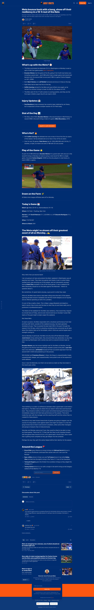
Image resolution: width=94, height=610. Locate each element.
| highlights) (50, 70)
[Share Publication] (77, 3)
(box (44, 70)
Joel (26, 509)
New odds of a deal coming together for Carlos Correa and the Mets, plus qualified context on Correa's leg (39, 557)
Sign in (90, 3)
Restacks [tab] (31, 496)
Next (67, 487)
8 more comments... (26, 533)
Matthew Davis (28, 525)
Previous (27, 487)
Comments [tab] (25, 496)
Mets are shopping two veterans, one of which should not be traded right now (40, 544)
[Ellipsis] (71, 509)
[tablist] (28, 496)
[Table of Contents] (1, 305)
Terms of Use (53, 592)
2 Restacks (37, 477)
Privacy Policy (57, 593)
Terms (49, 600)
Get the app (54, 603)
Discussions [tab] (32, 540)
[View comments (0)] (35, 565)
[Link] (20, 65)
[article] (47, 548)
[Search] (74, 3)
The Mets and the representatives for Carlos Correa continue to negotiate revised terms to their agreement (39, 560)
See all (24, 579)
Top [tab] (23, 540)
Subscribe (82, 3)
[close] (60, 570)
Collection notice (55, 600)
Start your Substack (43, 603)
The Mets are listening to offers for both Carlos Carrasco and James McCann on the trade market (40, 548)
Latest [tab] (27, 540)
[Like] (23, 552)
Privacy (45, 600)
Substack (40, 607)
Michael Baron (28, 19)
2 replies (28, 520)
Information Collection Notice (47, 593)
